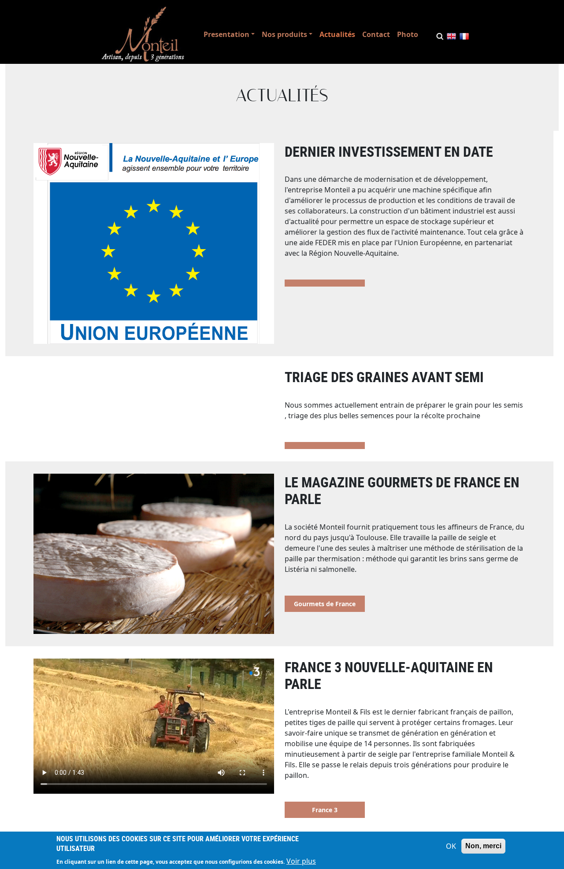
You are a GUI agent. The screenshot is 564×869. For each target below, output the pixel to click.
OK (451, 846)
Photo (407, 34)
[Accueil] (143, 34)
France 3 (325, 810)
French (464, 38)
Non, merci (483, 846)
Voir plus (301, 861)
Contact (376, 34)
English (451, 38)
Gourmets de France (325, 604)
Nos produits (284, 34)
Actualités (337, 34)
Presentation (226, 34)
